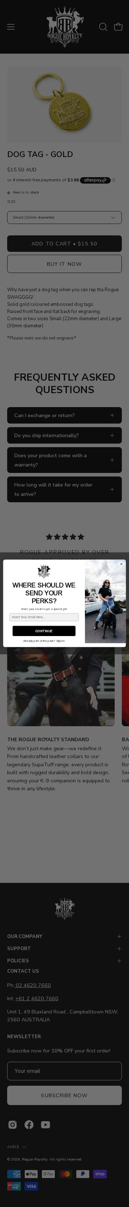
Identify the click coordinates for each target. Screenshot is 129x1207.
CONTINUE (43, 631)
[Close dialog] (121, 564)
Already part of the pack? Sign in (43, 640)
